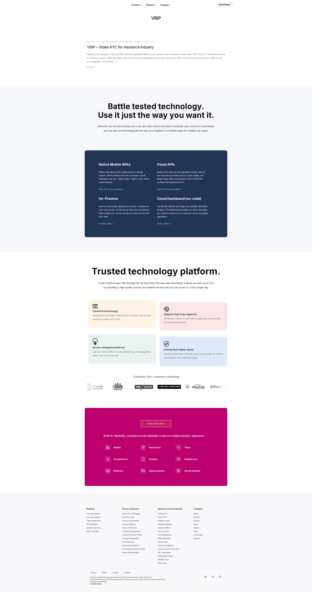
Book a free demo (156, 423)
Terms (104, 573)
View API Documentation (169, 189)
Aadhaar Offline (164, 528)
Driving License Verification (169, 549)
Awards (196, 528)
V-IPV (106, 42)
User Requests (128, 542)
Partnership (198, 535)
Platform (150, 5)
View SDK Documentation (111, 189)
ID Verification (92, 524)
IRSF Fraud (162, 563)
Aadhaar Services (94, 528)
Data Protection (93, 531)
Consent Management (131, 531)
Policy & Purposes (129, 528)
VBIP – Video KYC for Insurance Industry (120, 47)
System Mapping (129, 524)
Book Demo (224, 4)
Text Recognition (93, 514)
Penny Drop (162, 542)
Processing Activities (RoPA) (133, 549)
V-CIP (102, 42)
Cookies (115, 573)
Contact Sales (105, 223)
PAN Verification (164, 538)
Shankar (137, 42)
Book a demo (163, 223)
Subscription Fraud (165, 556)
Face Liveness (163, 531)
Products (136, 5)
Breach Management (130, 552)
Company (164, 5)
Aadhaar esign (163, 521)
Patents (197, 521)
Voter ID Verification (166, 545)
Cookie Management (130, 538)
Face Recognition (94, 517)
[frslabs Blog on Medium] (213, 576)
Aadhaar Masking (165, 524)
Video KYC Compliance (125, 42)
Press (196, 524)
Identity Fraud (163, 560)
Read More (90, 67)
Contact (127, 573)
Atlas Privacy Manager (131, 514)
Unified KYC (162, 514)
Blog (195, 531)
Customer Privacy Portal (131, 535)
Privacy (93, 573)
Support (197, 538)
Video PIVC (162, 517)
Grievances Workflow (131, 545)
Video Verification (94, 521)
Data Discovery (128, 517)
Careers (197, 517)
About (196, 514)
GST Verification (164, 552)
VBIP (109, 42)
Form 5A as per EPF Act (98, 582)
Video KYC (115, 42)
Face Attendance (165, 535)
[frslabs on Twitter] (205, 576)
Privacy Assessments (130, 521)
